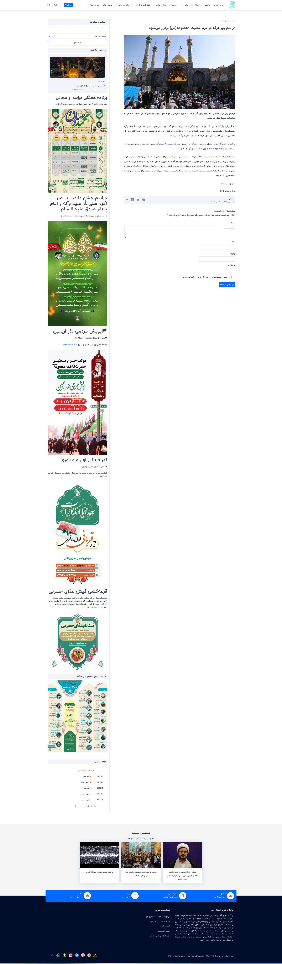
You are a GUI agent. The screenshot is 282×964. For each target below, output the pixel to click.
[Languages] (55, 5)
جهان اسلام (161, 5)
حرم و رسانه (107, 5)
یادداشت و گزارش (143, 5)
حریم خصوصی (164, 931)
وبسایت (231, 265)
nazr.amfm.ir (93, 607)
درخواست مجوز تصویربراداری (157, 916)
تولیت (207, 5)
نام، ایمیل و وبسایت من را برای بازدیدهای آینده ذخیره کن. (207, 277)
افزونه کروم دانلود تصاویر (159, 936)
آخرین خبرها (219, 5)
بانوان (185, 5)
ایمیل (232, 253)
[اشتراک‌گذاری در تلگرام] (143, 200)
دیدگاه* (232, 222)
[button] (82, 90)
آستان (196, 5)
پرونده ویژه (94, 5)
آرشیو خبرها (165, 926)
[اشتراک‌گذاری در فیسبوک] (132, 200)
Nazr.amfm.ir (69, 344)
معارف (174, 5)
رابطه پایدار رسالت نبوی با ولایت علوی (88, 85)
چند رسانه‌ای (123, 5)
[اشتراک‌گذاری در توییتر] (138, 200)
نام (233, 241)
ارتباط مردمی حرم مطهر (160, 921)
